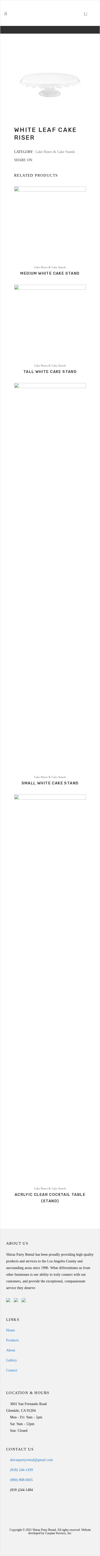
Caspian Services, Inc (58, 1533)
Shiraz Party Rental (44, 1530)
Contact (11, 1370)
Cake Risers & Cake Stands (55, 152)
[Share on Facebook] (36, 160)
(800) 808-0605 (21, 1480)
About (10, 1350)
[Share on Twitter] (42, 160)
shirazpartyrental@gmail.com (31, 1460)
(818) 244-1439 (21, 1470)
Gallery (11, 1360)
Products (12, 1340)
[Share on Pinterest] (52, 160)
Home (10, 1330)
